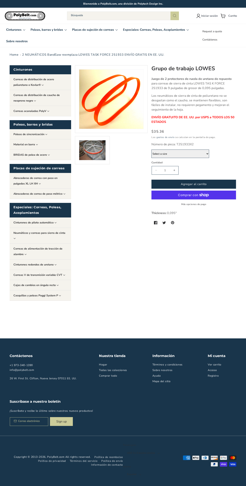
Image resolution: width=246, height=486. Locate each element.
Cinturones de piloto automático (33, 222)
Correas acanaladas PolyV (30, 111)
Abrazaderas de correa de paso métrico (38, 194)
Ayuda (156, 376)
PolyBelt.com (55, 457)
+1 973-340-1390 (21, 365)
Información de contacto (107, 465)
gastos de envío (165, 137)
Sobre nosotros (162, 370)
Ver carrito (214, 364)
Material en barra (24, 144)
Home (14, 55)
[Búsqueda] (174, 16)
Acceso (212, 370)
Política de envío (112, 461)
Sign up (61, 421)
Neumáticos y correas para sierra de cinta (39, 233)
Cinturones (22, 69)
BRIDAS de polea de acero (30, 155)
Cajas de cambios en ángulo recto (35, 285)
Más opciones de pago (193, 204)
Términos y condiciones (167, 364)
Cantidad (157, 162)
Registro (213, 376)
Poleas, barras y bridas (33, 124)
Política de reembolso (108, 457)
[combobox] (123, 16)
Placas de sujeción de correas (39, 168)
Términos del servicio (84, 461)
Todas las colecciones (113, 370)
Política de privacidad (52, 461)
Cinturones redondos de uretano (33, 264)
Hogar (103, 364)
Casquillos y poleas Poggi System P (36, 295)
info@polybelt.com (22, 370)
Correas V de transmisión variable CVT (38, 275)
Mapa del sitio (161, 381)
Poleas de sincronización (29, 134)
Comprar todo (108, 376)
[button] (230, 16)
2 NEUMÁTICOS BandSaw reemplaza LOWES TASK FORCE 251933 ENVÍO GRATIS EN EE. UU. (93, 55)
